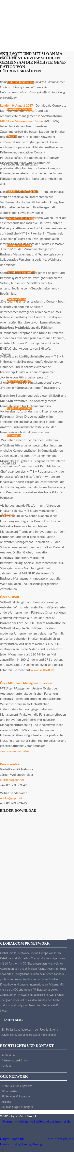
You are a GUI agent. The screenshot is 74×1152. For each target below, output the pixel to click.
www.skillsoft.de (42, 670)
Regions (6, 1102)
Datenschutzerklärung (14, 1060)
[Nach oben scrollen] (1, 1149)
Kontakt (6, 1065)
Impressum (8, 1055)
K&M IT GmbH (25, 1116)
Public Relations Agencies (16, 1086)
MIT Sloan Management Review (22, 121)
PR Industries (9, 1091)
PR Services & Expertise (15, 1096)
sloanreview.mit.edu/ (14, 751)
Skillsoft (31, 110)
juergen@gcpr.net (12, 779)
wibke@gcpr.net (11, 798)
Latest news (13, 1020)
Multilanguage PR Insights (17, 1107)
